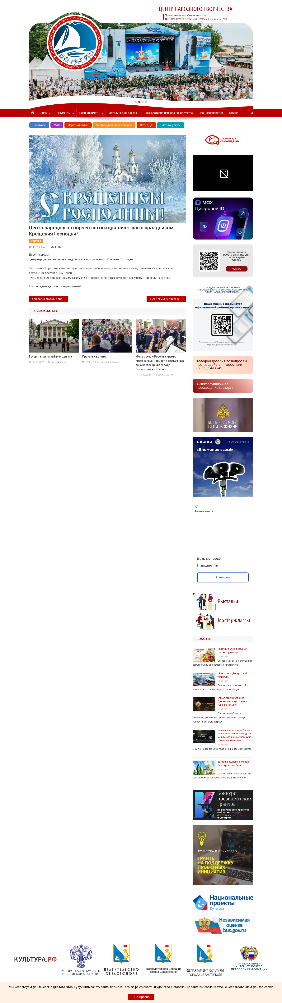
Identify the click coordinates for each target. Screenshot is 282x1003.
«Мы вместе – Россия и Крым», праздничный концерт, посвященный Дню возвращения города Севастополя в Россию (160, 363)
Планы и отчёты (89, 112)
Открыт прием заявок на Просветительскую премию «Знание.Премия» (232, 701)
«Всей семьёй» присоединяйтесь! (168, 298)
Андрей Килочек (57, 362)
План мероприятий (211, 112)
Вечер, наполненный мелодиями (50, 356)
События (36, 240)
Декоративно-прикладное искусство (169, 112)
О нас (43, 112)
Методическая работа (123, 112)
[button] (136, 102)
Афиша (233, 112)
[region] (141, 50)
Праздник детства (94, 356)
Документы (63, 112)
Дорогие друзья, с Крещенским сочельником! (51, 298)
